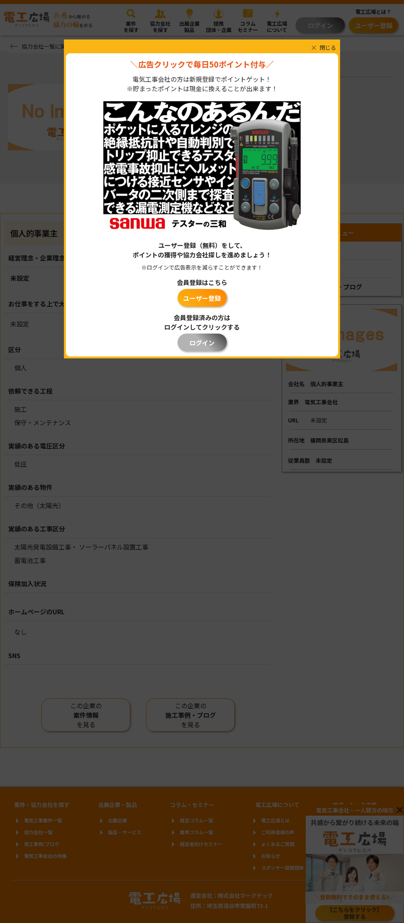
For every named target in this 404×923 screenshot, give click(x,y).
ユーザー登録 (202, 298)
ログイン (202, 342)
